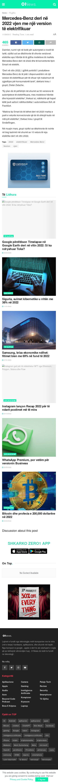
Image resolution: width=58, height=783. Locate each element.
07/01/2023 (7, 360)
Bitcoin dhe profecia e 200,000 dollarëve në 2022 (28, 515)
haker (25, 730)
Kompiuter (26, 697)
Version (7, 146)
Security (8, 293)
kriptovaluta (42, 740)
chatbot (16, 725)
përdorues (42, 750)
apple (46, 721)
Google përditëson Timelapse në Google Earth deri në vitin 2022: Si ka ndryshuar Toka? (27, 245)
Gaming (24, 686)
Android (12, 721)
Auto (4, 694)
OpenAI (7, 750)
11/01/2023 (7, 306)
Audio (5, 690)
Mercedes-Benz (37, 142)
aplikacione (35, 721)
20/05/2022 (7, 467)
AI (4, 721)
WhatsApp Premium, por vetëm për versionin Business (25, 461)
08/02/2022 (7, 521)
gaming (6, 730)
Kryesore (8, 508)
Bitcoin (6, 725)
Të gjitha (12, 13)
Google (16, 730)
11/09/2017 (6, 34)
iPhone (6, 740)
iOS (47, 735)
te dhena (23, 759)
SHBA (17, 755)
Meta (34, 745)
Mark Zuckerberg (21, 745)
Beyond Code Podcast (8, 700)
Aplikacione (10, 401)
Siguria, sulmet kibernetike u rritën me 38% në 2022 (27, 300)
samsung (7, 755)
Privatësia (30, 750)
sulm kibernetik (10, 759)
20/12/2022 (7, 414)
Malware (7, 745)
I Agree (41, 779)
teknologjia (46, 759)
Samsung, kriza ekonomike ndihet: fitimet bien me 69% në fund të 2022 (25, 354)
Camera (24, 681)
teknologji (34, 759)
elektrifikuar (21, 142)
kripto (15, 740)
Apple (5, 686)
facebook (50, 725)
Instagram (35, 730)
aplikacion (23, 721)
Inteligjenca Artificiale (26, 692)
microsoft (43, 745)
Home (4, 13)
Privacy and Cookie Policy (21, 779)
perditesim (17, 750)
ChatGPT (26, 725)
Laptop (24, 705)
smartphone (37, 755)
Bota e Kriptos (9, 705)
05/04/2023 (7, 253)
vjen (15, 146)
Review (43, 686)
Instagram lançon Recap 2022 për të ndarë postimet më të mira (26, 407)
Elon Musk (38, 725)
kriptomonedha (27, 740)
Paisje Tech (45, 681)
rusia (52, 750)
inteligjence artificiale (33, 735)
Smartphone (46, 694)
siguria (26, 755)
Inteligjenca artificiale (12, 735)
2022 (11, 142)
